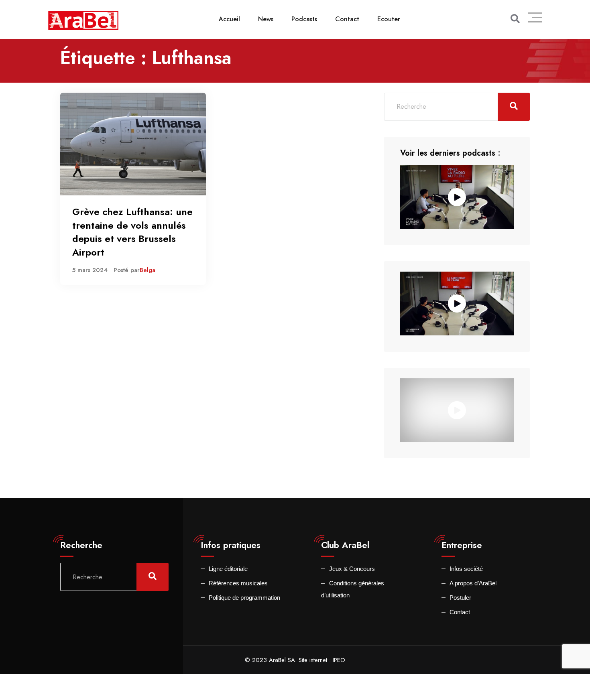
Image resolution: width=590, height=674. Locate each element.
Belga (147, 270)
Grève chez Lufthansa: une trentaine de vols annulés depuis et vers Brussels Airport (132, 232)
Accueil (229, 19)
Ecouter (388, 19)
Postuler (460, 597)
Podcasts (304, 19)
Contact (347, 19)
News (265, 19)
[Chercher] (515, 19)
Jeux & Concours (352, 568)
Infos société (466, 568)
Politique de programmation (244, 597)
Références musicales (238, 583)
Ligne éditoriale (228, 568)
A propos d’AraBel (473, 583)
